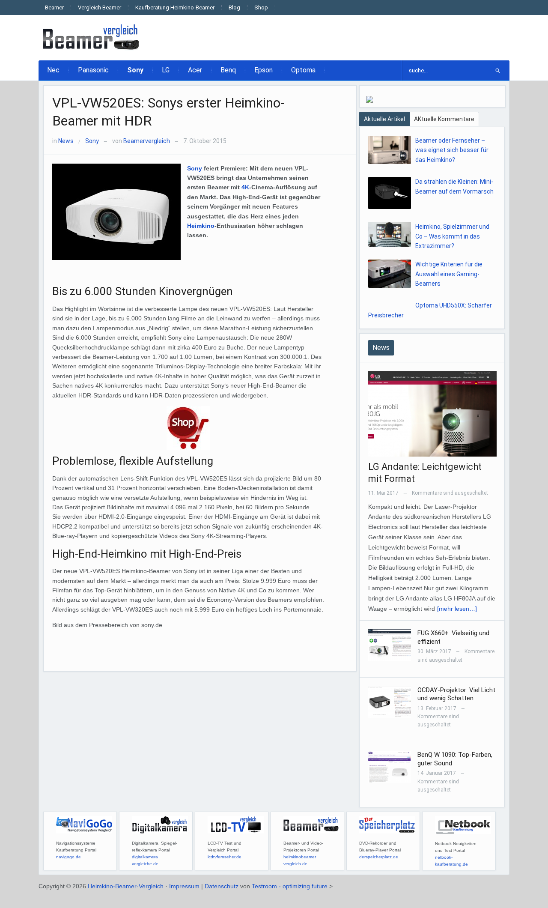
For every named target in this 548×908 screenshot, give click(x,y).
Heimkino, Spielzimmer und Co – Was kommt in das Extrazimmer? (452, 236)
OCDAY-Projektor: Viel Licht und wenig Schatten (456, 694)
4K (245, 187)
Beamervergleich (146, 140)
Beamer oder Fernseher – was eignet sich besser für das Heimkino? (451, 150)
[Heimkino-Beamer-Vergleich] (92, 37)
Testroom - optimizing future (290, 886)
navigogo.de (68, 856)
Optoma (303, 70)
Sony (135, 70)
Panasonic (93, 70)
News (66, 140)
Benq (228, 70)
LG (166, 70)
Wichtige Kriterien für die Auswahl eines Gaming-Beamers (448, 274)
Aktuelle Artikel (384, 119)
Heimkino (200, 225)
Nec (53, 70)
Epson (263, 70)
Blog (234, 7)
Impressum (184, 886)
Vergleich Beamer (99, 7)
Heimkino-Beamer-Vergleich (126, 886)
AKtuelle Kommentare (444, 119)
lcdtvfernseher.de (224, 856)
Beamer (54, 7)
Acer (195, 70)
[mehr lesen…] (457, 608)
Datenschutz (221, 886)
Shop (261, 7)
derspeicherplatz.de (378, 856)
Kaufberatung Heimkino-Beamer (174, 7)
